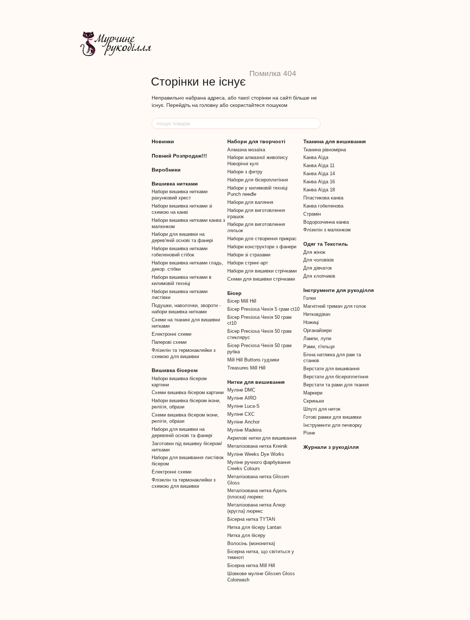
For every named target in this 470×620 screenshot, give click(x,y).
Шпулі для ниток (321, 409)
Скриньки (313, 401)
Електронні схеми (171, 334)
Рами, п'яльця (319, 346)
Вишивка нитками (175, 184)
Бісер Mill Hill (241, 301)
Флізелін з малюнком (327, 229)
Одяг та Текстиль (325, 244)
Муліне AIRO (241, 398)
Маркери (312, 393)
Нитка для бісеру (246, 535)
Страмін (312, 214)
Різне (309, 433)
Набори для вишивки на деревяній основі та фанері (182, 432)
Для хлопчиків (319, 276)
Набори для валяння (250, 202)
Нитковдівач (316, 314)
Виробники (166, 170)
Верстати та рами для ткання (336, 385)
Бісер (234, 293)
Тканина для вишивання (334, 141)
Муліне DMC (241, 390)
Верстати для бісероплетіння (335, 376)
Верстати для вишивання (331, 368)
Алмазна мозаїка (246, 149)
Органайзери (317, 330)
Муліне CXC (240, 414)
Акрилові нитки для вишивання (261, 438)
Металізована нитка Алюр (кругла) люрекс (256, 508)
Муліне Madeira (244, 430)
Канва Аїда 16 (319, 181)
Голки (309, 298)
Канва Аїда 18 (319, 189)
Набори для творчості (256, 141)
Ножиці (311, 322)
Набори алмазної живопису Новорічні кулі (257, 160)
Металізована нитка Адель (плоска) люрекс (257, 494)
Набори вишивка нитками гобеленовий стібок (179, 251)
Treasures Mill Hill (246, 368)
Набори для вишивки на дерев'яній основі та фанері (182, 237)
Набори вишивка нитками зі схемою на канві (182, 209)
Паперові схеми (169, 342)
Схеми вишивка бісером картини (188, 392)
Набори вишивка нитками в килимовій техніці (182, 280)
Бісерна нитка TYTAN (251, 519)
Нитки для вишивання (256, 382)
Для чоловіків (318, 260)
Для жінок (314, 252)
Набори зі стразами (248, 254)
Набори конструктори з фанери (261, 246)
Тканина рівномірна (324, 149)
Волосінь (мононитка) (251, 543)
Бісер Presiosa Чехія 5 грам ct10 (263, 309)
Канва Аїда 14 (319, 173)
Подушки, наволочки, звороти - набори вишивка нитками (186, 308)
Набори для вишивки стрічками (262, 271)
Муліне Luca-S (243, 406)
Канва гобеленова (323, 206)
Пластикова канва (323, 198)
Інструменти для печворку (332, 425)
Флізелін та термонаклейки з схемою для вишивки (184, 353)
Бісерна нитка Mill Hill (251, 565)
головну (208, 105)
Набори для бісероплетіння (257, 180)
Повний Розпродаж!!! (179, 156)
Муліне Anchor (243, 422)
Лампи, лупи (317, 338)
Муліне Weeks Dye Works (255, 454)
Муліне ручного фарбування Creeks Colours (258, 465)
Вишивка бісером (175, 370)
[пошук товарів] (315, 123)
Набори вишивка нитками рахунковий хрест (179, 195)
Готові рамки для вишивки (332, 417)
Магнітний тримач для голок (334, 306)
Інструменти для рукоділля (338, 290)
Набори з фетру (245, 171)
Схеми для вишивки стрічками (261, 279)
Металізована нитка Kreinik (257, 446)
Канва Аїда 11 (319, 165)
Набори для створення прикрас (262, 238)
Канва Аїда (315, 157)
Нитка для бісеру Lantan (254, 527)
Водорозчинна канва (326, 222)
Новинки (163, 141)
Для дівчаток (317, 268)
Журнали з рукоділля (331, 447)
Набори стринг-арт (247, 263)
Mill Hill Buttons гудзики (253, 360)
